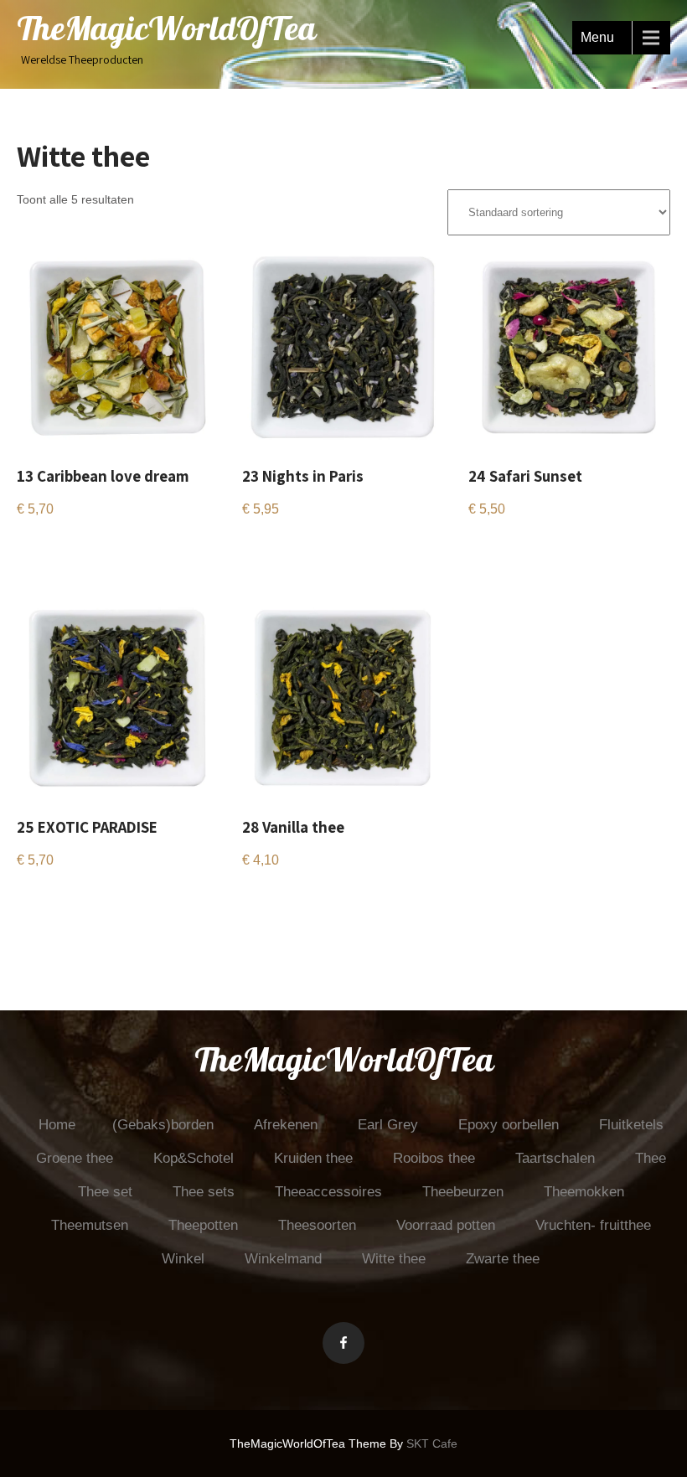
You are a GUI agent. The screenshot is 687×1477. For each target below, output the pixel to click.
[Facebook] (343, 1343)
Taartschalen (555, 1158)
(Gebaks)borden (163, 1125)
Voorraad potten (445, 1225)
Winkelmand (283, 1259)
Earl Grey (388, 1125)
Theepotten (203, 1225)
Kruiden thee (313, 1158)
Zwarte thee (503, 1259)
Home (57, 1125)
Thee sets (204, 1192)
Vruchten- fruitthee (593, 1225)
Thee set (105, 1192)
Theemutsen (89, 1225)
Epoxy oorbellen (508, 1125)
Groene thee (74, 1158)
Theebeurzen (463, 1192)
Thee (650, 1158)
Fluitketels (631, 1125)
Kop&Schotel (193, 1158)
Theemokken (584, 1192)
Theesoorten (317, 1225)
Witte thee (394, 1259)
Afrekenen (286, 1125)
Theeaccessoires (328, 1192)
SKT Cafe (431, 1443)
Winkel (183, 1259)
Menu (597, 37)
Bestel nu (55, 549)
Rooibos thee (434, 1158)
